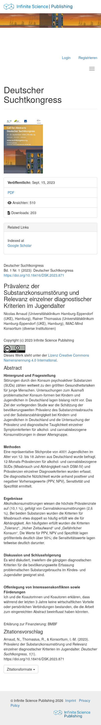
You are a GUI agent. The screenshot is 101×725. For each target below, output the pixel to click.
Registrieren (87, 57)
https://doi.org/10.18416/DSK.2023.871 (34, 275)
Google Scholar (20, 245)
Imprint (70, 700)
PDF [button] (11, 192)
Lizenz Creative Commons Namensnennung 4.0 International (46, 357)
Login (66, 57)
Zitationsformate (20, 669)
